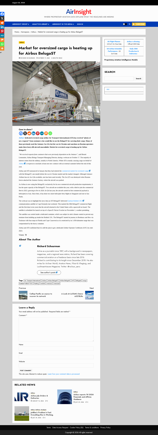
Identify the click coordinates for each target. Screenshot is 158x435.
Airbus (22, 42)
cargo (85, 280)
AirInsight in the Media (62, 24)
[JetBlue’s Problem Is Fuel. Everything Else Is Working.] (22, 413)
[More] (2, 48)
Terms (49, 427)
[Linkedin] (33, 133)
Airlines (37, 410)
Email (20, 353)
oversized (57, 283)
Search (109, 72)
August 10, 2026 (38, 401)
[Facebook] (21, 133)
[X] (25, 133)
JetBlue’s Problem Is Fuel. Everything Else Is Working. (42, 413)
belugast (78, 280)
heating (36, 283)
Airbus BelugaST (53, 280)
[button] (129, 24)
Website (22, 361)
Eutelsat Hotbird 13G (74, 201)
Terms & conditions (92, 427)
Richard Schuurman (28, 58)
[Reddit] (29, 133)
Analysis (43, 410)
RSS (108, 89)
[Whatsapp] (50, 133)
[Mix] (46, 133)
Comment (23, 315)
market (43, 283)
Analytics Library (40, 24)
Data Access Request (60, 427)
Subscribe (140, 24)
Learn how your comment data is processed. (64, 374)
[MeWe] (42, 133)
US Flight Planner (113, 41)
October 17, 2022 (44, 58)
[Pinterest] (38, 133)
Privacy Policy (105, 427)
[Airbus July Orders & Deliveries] (22, 396)
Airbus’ (21, 138)
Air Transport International (32, 280)
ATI (73, 280)
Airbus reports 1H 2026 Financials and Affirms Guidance (84, 397)
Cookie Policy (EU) (76, 427)
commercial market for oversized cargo (75, 171)
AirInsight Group (19, 24)
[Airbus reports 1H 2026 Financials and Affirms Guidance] (64, 396)
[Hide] (1, 52)
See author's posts (47, 272)
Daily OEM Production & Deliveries (134, 51)
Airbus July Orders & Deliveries (39, 397)
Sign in (80, 24)
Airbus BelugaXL (65, 280)
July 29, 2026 (79, 402)
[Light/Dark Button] (125, 24)
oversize (49, 283)
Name (21, 344)
